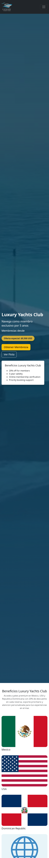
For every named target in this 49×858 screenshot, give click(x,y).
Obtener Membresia (16, 347)
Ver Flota (9, 354)
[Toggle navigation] (43, 6)
